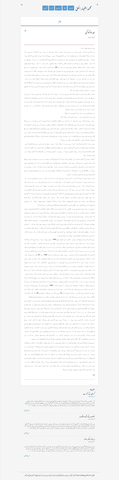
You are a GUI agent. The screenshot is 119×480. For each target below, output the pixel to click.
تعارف (71, 8)
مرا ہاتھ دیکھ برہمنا (89, 439)
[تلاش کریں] (22, 4)
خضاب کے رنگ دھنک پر (87, 416)
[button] (25, 31)
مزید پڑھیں (26, 410)
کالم (65, 8)
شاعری (58, 8)
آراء (51, 8)
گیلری (45, 8)
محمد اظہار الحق (83, 8)
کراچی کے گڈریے (89, 393)
